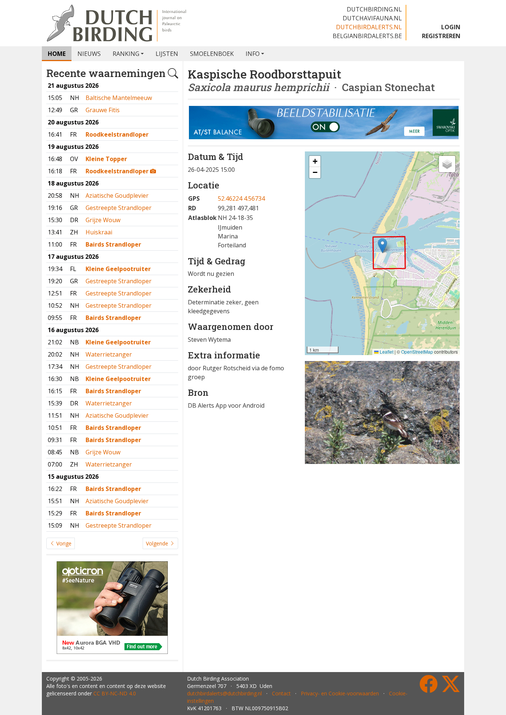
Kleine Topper (106, 159)
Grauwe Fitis (103, 110)
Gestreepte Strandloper (119, 208)
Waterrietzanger (109, 354)
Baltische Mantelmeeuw (119, 98)
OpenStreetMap (417, 351)
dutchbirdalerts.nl (369, 27)
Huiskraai (99, 232)
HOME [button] (57, 54)
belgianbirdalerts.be (367, 36)
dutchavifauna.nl (372, 18)
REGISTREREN (441, 36)
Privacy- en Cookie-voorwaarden (340, 693)
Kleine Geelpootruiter (118, 269)
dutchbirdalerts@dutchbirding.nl (224, 693)
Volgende (158, 543)
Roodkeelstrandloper (117, 134)
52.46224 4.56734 (241, 198)
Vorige (63, 543)
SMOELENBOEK (212, 54)
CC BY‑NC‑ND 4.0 (114, 693)
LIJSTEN (167, 54)
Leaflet (386, 351)
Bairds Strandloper (113, 244)
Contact (281, 693)
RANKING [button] (126, 54)
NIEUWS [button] (89, 54)
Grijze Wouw (103, 220)
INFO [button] (253, 54)
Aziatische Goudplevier (117, 195)
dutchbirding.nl (374, 9)
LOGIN (450, 27)
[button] (382, 245)
